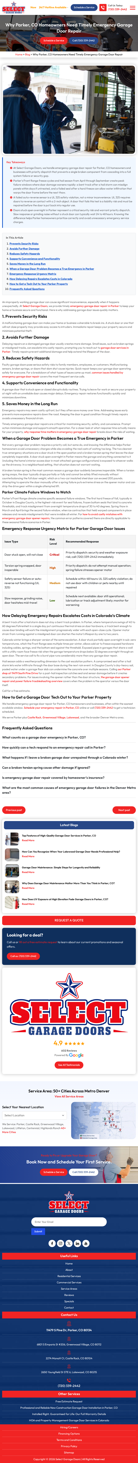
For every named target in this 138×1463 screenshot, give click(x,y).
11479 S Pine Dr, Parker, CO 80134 (69, 1330)
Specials (69, 1301)
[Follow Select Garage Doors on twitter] (69, 1243)
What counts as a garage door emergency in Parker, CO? (44, 737)
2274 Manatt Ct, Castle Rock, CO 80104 (69, 1358)
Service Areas (69, 1289)
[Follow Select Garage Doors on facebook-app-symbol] (52, 1243)
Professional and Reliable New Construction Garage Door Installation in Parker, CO (69, 1408)
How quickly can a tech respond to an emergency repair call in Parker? (53, 747)
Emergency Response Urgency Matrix (33, 274)
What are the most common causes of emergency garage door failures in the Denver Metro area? (69, 790)
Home (69, 1263)
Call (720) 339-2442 (83, 40)
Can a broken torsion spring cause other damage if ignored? (46, 767)
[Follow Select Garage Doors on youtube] (85, 1243)
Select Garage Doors (35, 306)
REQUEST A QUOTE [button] (69, 920)
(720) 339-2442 (117, 9)
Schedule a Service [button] (84, 7)
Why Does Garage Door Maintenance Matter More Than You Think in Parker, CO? (68, 883)
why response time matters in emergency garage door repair (60, 432)
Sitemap (69, 1452)
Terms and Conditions (69, 1440)
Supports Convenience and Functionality (35, 259)
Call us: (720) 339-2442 (23, 956)
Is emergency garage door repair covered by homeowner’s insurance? (53, 778)
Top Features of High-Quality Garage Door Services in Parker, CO (59, 835)
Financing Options (69, 1433)
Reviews (69, 1295)
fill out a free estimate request (38, 942)
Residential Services (69, 1276)
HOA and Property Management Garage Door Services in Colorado (69, 1420)
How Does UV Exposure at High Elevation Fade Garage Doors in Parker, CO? (65, 899)
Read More (28, 840)
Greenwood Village (54, 717)
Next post (124, 810)
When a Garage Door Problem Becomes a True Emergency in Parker (52, 269)
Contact (69, 1307)
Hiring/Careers (69, 1427)
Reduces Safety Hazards (25, 254)
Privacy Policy (69, 1446)
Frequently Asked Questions (27, 289)
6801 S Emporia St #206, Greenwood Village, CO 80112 (69, 1344)
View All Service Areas (69, 1097)
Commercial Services (69, 1282)
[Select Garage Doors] (13, 7)
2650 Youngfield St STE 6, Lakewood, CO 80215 (69, 1372)
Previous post (14, 810)
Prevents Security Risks (24, 244)
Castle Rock (34, 717)
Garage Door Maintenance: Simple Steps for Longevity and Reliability (61, 867)
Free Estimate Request (69, 1401)
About (69, 1270)
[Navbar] (132, 7)
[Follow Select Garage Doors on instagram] (60, 1243)
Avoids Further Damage (24, 249)
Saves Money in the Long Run (28, 264)
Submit (38, 1231)
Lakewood (73, 717)
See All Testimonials (69, 1065)
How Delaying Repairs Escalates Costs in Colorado (41, 279)
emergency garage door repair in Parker (94, 306)
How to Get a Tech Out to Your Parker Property (39, 284)
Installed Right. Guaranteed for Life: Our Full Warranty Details (69, 1414)
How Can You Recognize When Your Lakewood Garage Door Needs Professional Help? (71, 851)
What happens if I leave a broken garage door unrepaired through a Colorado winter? (65, 757)
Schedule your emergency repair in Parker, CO (51, 708)
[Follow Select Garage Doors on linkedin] (77, 1243)
